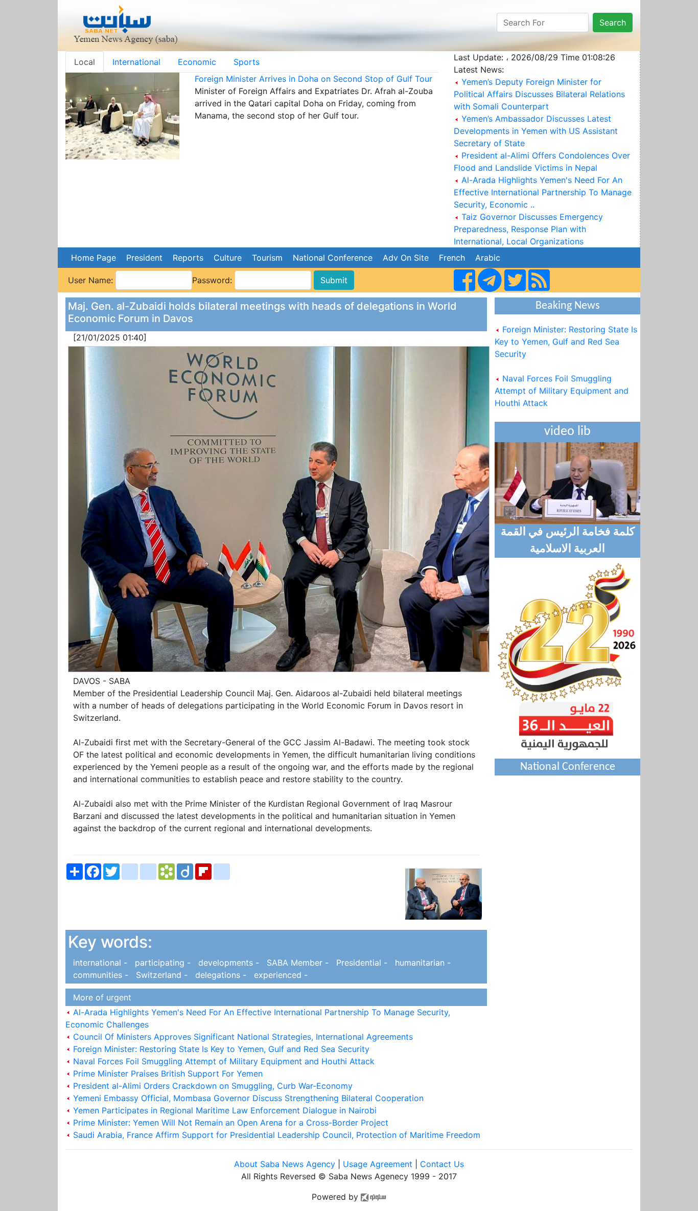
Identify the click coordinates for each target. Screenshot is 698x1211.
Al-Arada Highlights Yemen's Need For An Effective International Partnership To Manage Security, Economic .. (543, 192)
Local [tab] (84, 62)
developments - (227, 962)
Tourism (267, 258)
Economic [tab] (197, 62)
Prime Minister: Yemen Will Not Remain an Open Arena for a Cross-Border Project (229, 1122)
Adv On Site (406, 258)
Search (612, 22)
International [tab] (136, 62)
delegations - (219, 975)
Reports (188, 258)
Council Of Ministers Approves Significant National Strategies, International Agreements (242, 1037)
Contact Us (442, 1164)
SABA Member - (296, 962)
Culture (227, 258)
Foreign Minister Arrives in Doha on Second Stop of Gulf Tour (313, 79)
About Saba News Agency (286, 1164)
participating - (161, 962)
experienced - (278, 975)
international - (99, 962)
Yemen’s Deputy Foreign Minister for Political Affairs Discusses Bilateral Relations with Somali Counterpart (539, 94)
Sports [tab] (247, 62)
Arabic (487, 258)
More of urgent (99, 997)
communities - (99, 975)
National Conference (333, 258)
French (452, 258)
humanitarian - (420, 962)
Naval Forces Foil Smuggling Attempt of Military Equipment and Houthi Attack (223, 1061)
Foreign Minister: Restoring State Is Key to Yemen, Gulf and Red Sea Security (220, 1049)
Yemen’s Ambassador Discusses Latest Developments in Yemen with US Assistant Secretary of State (536, 130)
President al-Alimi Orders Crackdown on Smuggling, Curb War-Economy (212, 1086)
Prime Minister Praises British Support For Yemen (167, 1073)
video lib (567, 432)
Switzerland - (160, 975)
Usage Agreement (377, 1164)
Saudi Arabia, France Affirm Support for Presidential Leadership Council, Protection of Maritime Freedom (275, 1135)
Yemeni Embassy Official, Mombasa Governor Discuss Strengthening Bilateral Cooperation (247, 1098)
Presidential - (360, 962)
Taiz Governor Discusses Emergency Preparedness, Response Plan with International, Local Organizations (528, 229)
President (144, 258)
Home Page (93, 258)
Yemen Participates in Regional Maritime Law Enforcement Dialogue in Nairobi (224, 1110)
